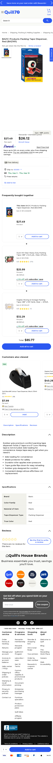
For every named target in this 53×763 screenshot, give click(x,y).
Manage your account (7, 653)
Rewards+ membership (20, 640)
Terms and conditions (23, 611)
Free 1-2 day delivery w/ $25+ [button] (14, 409)
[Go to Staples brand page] (9, 583)
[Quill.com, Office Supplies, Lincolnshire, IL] (11, 728)
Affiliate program (18, 717)
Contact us (6, 697)
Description (8, 425)
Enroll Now (24, 142)
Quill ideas (19, 712)
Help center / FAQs (7, 667)
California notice (43, 744)
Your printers (32, 654)
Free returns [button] (12, 177)
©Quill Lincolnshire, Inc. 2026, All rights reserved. (20, 736)
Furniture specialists (19, 698)
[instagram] (18, 623)
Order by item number (32, 659)
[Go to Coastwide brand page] (20, 575)
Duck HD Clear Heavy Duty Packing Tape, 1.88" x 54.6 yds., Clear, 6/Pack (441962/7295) (31, 254)
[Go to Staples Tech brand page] (20, 583)
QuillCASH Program (19, 653)
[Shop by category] (2, 12)
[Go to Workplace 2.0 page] (44, 583)
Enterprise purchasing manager (19, 691)
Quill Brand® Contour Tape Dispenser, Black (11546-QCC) (19, 392)
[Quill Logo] (12, 12)
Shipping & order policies (6, 675)
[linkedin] (25, 623)
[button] (52, 2)
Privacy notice (27, 744)
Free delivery (13, 162)
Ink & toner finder (32, 649)
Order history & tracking (5, 641)
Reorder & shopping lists (31, 641)
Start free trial (43, 147)
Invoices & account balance (6, 660)
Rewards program (18, 647)
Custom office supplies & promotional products (20, 674)
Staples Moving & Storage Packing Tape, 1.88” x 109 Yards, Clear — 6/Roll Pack (32, 301)
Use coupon (42, 604)
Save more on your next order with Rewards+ (26, 3)
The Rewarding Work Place (45, 652)
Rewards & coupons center (32, 666)
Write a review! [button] (34, 46)
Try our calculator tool (23, 152)
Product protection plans (19, 706)
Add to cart (30, 749)
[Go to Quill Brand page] (9, 575)
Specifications (22, 425)
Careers (43, 658)
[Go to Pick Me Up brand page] (32, 575)
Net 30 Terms (18, 665)
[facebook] (32, 623)
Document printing (19, 684)
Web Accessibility (45, 663)
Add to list (11, 183)
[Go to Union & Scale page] (32, 583)
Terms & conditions (11, 744)
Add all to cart (26, 346)
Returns (5, 648)
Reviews (33, 425)
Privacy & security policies (6, 691)
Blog (42, 646)
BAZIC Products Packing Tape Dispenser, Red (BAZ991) (31, 207)
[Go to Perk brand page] (44, 575)
